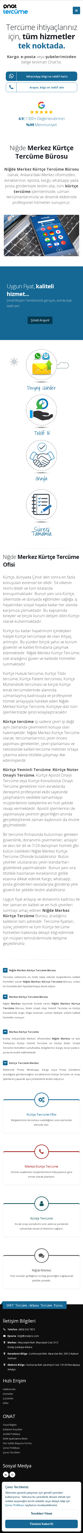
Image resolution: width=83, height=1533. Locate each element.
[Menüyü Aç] (76, 10)
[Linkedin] (6, 1474)
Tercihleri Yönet (41, 1513)
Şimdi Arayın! (40, 320)
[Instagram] (12, 1474)
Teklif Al (42, 433)
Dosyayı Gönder (41, 387)
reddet (9, 1501)
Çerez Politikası (14, 1505)
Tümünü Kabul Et (41, 1523)
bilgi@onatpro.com (28, 1335)
